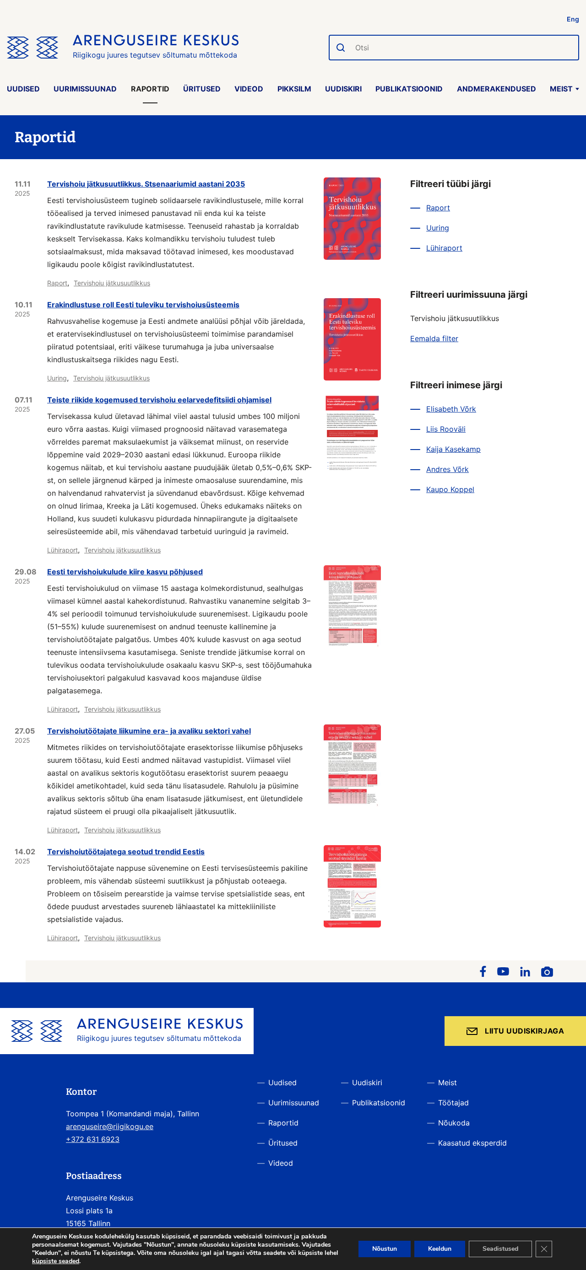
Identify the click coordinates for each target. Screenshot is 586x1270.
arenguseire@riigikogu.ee (109, 1126)
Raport (57, 283)
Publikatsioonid (409, 88)
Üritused (202, 88)
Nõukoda (454, 1122)
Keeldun (439, 1248)
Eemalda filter (434, 338)
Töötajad (453, 1102)
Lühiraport (62, 550)
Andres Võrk (447, 469)
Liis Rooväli (446, 429)
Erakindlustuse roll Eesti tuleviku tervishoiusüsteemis (143, 304)
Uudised (23, 88)
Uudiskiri (343, 88)
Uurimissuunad (85, 88)
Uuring (57, 378)
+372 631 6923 (92, 1139)
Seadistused (500, 1248)
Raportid (150, 88)
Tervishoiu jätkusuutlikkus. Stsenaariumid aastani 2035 (146, 183)
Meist (561, 88)
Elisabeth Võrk (451, 408)
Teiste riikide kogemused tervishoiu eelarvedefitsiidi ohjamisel (159, 399)
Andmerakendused (496, 88)
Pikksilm (294, 88)
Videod (248, 88)
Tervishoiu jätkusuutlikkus (112, 283)
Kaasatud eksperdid (472, 1142)
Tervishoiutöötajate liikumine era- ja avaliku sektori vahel (149, 730)
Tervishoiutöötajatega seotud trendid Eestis (126, 851)
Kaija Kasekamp (453, 449)
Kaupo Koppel (450, 489)
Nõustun (384, 1248)
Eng (573, 19)
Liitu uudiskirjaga (524, 1030)
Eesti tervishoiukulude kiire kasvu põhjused (125, 571)
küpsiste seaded (55, 1261)
